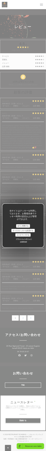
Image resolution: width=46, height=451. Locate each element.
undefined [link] (23, 241)
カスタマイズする (23, 235)
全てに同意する (23, 226)
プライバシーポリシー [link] (24, 239)
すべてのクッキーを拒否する (23, 230)
